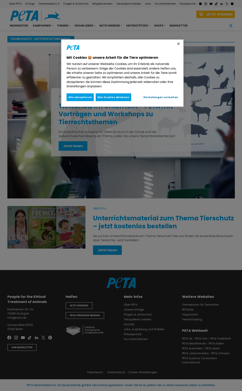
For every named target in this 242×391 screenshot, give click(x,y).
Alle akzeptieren (80, 97)
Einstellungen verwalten (160, 97)
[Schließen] (178, 44)
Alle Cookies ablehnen (113, 97)
